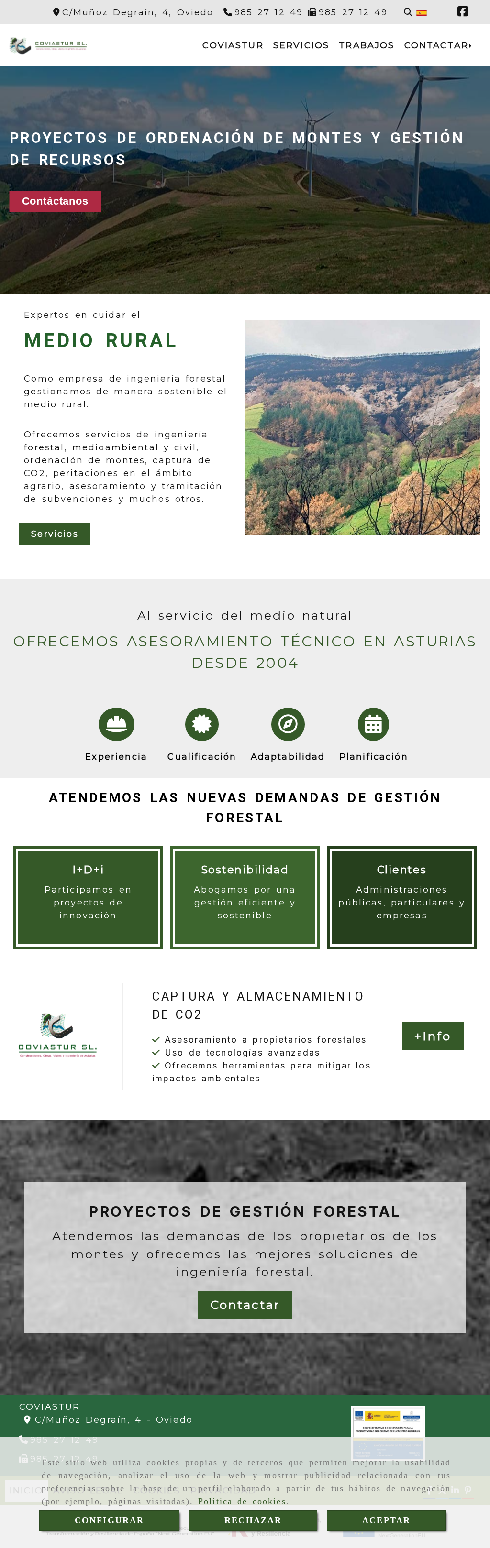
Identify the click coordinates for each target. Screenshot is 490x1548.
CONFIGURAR (110, 1520)
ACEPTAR (386, 1520)
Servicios (54, 534)
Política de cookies (242, 1501)
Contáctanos (55, 201)
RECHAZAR (253, 1520)
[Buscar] (408, 12)
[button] (433, 1036)
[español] (421, 12)
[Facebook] (462, 13)
